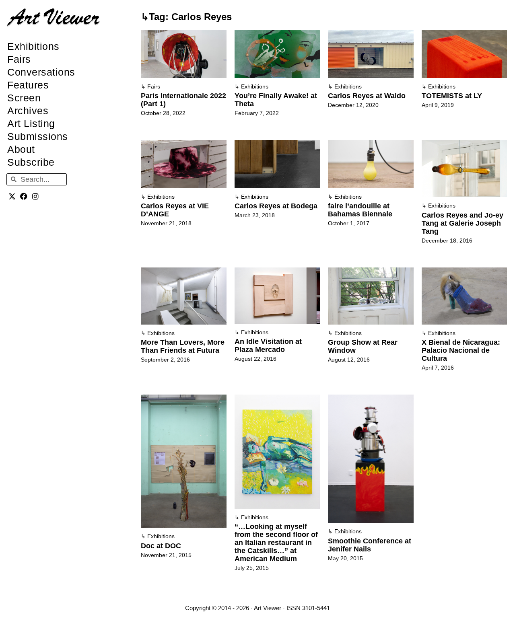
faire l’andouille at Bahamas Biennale (360, 210)
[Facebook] (24, 196)
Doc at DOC (161, 546)
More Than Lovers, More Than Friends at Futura (183, 346)
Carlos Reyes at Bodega (276, 206)
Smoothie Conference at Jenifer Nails (369, 545)
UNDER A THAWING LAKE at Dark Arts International (456, 478)
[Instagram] (35, 196)
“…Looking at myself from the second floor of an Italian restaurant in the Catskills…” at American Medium (276, 542)
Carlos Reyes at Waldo (367, 96)
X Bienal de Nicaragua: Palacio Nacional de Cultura (461, 350)
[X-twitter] (12, 196)
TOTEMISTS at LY (452, 96)
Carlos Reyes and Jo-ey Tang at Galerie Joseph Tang (462, 223)
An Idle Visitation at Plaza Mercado (268, 345)
